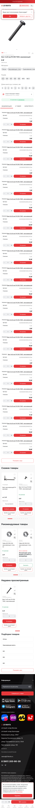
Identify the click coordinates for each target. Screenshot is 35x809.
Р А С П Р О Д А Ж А (17, 1)
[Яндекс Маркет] (22, 717)
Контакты (4, 748)
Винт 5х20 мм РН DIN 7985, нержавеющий (19, 199)
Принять (17, 796)
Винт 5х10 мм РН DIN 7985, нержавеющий (25, 488)
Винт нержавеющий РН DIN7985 (9, 488)
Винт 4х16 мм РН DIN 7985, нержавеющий (19, 164)
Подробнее (19, 791)
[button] (32, 9)
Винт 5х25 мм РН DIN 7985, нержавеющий (19, 406)
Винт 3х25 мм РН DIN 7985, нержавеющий (8, 600)
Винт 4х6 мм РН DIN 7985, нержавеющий (20, 354)
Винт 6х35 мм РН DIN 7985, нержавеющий (19, 216)
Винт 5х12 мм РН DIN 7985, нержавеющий (19, 371)
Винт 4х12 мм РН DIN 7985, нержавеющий (19, 302)
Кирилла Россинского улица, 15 (12, 738)
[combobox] (15, 9)
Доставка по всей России (8, 751)
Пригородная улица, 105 (9, 745)
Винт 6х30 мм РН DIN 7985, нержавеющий (19, 440)
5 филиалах (21, 99)
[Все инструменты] (30, 717)
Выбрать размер (9, 509)
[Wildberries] (13, 717)
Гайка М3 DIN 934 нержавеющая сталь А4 (25, 545)
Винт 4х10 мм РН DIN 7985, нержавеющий (19, 181)
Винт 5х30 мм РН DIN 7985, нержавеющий (19, 233)
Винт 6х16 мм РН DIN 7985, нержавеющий (19, 250)
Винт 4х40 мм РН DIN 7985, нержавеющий (19, 130)
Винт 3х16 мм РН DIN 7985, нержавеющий (19, 112)
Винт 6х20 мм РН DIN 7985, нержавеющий (19, 423)
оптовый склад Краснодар (10, 731)
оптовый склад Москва (9, 728)
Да (10, 16)
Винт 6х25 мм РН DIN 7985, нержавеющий (19, 285)
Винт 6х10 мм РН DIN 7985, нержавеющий (19, 268)
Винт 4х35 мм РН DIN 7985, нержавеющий (19, 337)
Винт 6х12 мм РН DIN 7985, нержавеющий (19, 147)
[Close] (32, 12)
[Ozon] (4, 717)
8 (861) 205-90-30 (11, 761)
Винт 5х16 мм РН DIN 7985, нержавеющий (19, 389)
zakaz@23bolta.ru (7, 756)
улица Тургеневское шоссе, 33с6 (12, 741)
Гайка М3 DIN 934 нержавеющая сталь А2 (8, 545)
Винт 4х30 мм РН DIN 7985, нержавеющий (19, 320)
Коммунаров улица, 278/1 (9, 735)
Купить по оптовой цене (9, 513)
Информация (5, 680)
